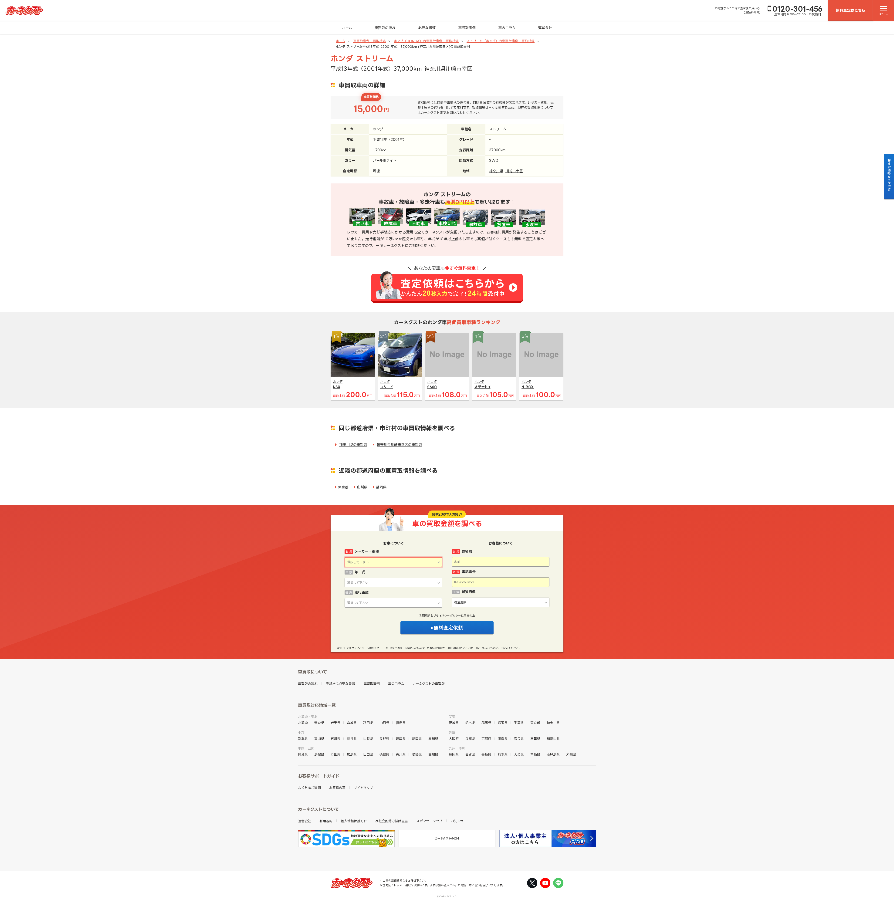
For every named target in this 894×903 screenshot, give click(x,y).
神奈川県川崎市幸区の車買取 (399, 445)
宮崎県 (535, 754)
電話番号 (469, 572)
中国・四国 (306, 748)
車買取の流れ (385, 28)
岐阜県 (401, 738)
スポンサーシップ (429, 821)
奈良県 (519, 738)
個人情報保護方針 (354, 821)
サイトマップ (363, 787)
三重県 (535, 738)
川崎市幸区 (514, 171)
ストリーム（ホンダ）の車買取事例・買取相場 (501, 41)
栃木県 (470, 722)
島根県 (319, 754)
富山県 (319, 738)
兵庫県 (470, 738)
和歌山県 (553, 738)
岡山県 (335, 754)
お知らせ (457, 821)
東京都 (343, 487)
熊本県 (503, 754)
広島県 (352, 754)
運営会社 (545, 28)
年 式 (360, 572)
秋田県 (368, 722)
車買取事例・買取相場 (369, 41)
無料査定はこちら (850, 10)
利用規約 (424, 615)
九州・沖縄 (457, 748)
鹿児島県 (553, 754)
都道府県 (469, 592)
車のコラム (506, 28)
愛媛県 (417, 754)
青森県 (319, 722)
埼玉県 (503, 722)
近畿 (452, 732)
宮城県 (352, 722)
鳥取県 (303, 754)
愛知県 (433, 738)
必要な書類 (427, 28)
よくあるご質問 (309, 787)
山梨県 (362, 487)
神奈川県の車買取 (353, 445)
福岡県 (454, 754)
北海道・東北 (308, 716)
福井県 (352, 738)
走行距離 (362, 592)
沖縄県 (571, 754)
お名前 (467, 551)
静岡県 (381, 487)
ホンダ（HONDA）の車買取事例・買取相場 (426, 41)
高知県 (433, 754)
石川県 (335, 738)
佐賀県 (470, 754)
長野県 (384, 738)
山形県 (384, 722)
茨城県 (454, 722)
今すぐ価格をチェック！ (889, 176)
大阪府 (454, 738)
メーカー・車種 (367, 551)
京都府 (486, 738)
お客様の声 (337, 787)
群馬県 (486, 722)
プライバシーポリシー (447, 615)
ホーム (347, 28)
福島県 (401, 722)
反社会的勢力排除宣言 (391, 821)
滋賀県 (503, 738)
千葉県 (519, 722)
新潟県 (303, 738)
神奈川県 (496, 171)
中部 (301, 732)
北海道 (303, 722)
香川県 (401, 754)
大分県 (519, 754)
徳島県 (384, 754)
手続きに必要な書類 (340, 683)
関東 (452, 716)
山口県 (368, 754)
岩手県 (335, 722)
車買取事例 (467, 28)
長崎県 (486, 754)
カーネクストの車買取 (429, 683)
